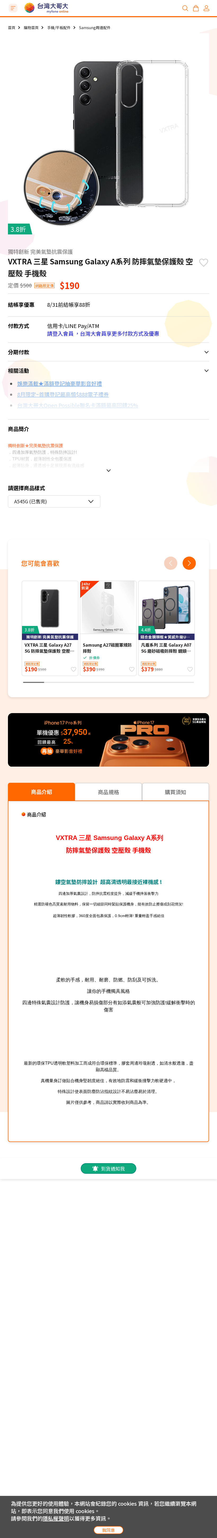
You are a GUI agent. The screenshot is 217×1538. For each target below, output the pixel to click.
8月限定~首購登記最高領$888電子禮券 (63, 394)
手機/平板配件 (59, 27)
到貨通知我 (113, 1168)
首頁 (11, 27)
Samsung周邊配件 (95, 27)
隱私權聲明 (56, 1518)
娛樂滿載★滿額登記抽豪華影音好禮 (59, 383)
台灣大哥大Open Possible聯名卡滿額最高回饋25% (77, 405)
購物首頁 (31, 27)
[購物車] (196, 8)
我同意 (108, 1530)
